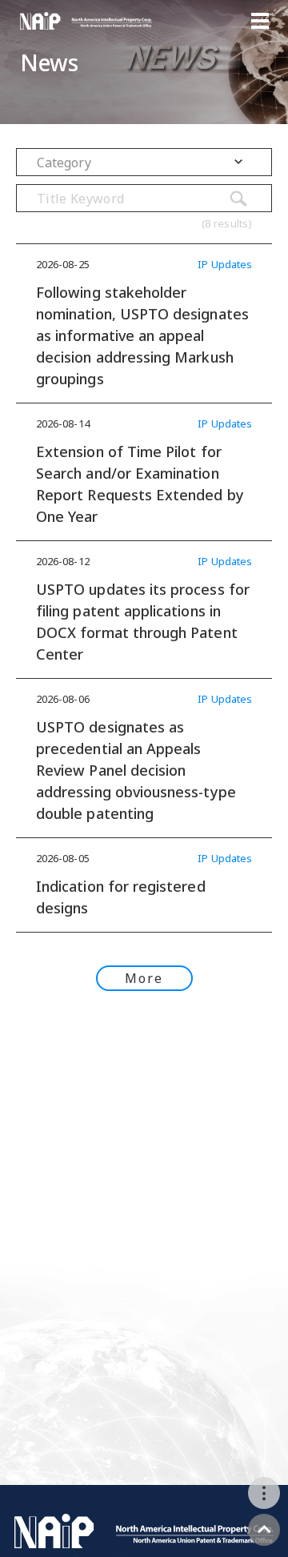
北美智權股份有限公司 (86, 21)
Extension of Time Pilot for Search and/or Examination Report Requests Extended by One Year (140, 484)
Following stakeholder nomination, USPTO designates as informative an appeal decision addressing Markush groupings (142, 335)
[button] (144, 162)
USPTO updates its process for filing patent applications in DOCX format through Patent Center (143, 622)
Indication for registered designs (121, 897)
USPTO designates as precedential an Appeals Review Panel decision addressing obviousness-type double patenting (136, 770)
